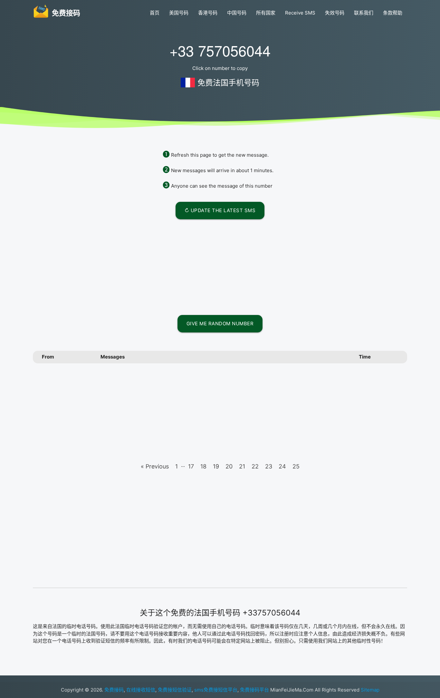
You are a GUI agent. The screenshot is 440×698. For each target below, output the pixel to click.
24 (282, 466)
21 (242, 466)
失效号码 (334, 13)
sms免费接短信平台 (215, 690)
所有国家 (265, 13)
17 (191, 466)
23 (268, 466)
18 (203, 466)
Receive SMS (300, 13)
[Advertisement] (220, 266)
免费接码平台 (254, 690)
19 (216, 466)
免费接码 (114, 690)
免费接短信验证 (175, 690)
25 (296, 466)
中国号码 (236, 13)
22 (255, 466)
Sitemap (370, 690)
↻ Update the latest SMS (220, 210)
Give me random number (220, 323)
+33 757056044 (220, 50)
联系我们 (363, 13)
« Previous (155, 466)
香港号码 (207, 13)
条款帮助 (392, 13)
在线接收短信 (140, 690)
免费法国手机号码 (228, 82)
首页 (154, 13)
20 (229, 466)
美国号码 (178, 13)
